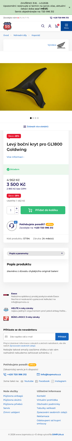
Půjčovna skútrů (12, 400)
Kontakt (41, 396)
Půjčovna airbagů (13, 396)
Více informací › (15, 157)
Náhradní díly (20, 35)
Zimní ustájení (11, 412)
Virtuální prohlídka (47, 400)
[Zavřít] (69, 7)
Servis (6, 408)
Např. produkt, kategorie (25, 23)
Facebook (44, 381)
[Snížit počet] (17, 212)
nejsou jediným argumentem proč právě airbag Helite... (39, 311)
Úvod (6, 35)
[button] (43, 26)
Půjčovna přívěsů (12, 404)
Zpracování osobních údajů (22, 346)
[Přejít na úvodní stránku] (7, 26)
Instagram (60, 381)
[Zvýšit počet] (17, 208)
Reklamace (43, 416)
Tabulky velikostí (46, 408)
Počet (11, 210)
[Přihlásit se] (49, 26)
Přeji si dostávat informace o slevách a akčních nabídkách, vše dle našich (34, 344)
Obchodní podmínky (48, 404)
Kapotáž (36, 35)
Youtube (28, 381)
